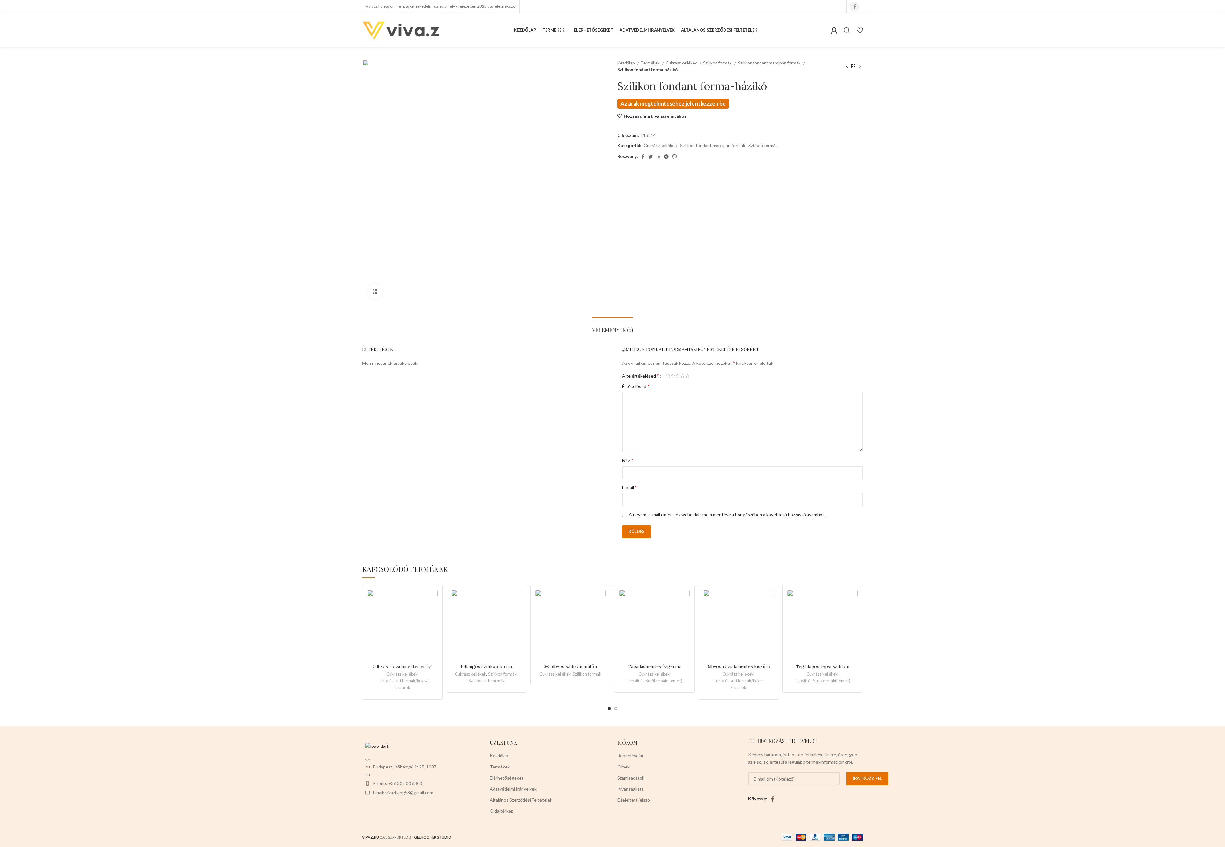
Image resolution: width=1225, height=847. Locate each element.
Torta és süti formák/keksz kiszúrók (402, 684)
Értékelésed (636, 386)
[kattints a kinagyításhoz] (375, 291)
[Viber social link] (675, 157)
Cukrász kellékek (682, 62)
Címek (623, 766)
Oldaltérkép (502, 810)
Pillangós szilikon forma (486, 666)
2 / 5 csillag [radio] (673, 375)
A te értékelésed (640, 375)
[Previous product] (847, 66)
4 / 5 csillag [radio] (682, 375)
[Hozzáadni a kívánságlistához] (433, 600)
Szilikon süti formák (486, 680)
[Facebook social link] (854, 6)
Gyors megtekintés (433, 614)
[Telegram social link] (666, 157)
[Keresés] (847, 30)
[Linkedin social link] (658, 157)
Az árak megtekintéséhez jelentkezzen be (673, 103)
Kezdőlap (626, 62)
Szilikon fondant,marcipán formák (770, 62)
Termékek (651, 62)
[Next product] (860, 66)
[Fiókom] (834, 30)
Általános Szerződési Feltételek (521, 800)
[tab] (612, 326)
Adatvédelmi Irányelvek (513, 788)
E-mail (629, 487)
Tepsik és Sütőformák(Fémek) (654, 680)
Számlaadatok (630, 778)
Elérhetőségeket (506, 778)
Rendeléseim (630, 755)
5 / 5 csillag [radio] (687, 375)
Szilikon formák (718, 62)
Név (627, 460)
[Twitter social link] (650, 157)
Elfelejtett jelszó (633, 800)
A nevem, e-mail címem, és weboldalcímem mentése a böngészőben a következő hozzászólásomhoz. (727, 514)
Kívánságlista (630, 788)
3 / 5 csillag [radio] (677, 375)
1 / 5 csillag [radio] (668, 375)
